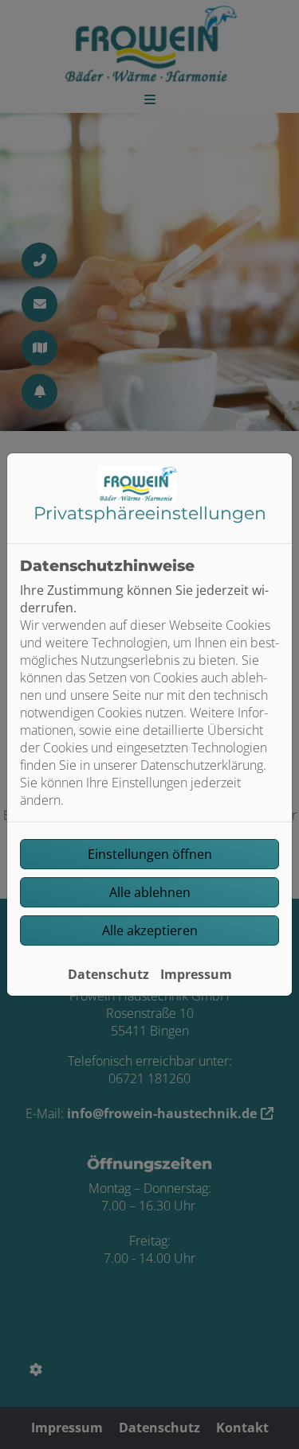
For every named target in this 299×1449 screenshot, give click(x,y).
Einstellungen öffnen (150, 854)
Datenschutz (108, 974)
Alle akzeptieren (150, 930)
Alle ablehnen (150, 892)
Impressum (196, 974)
